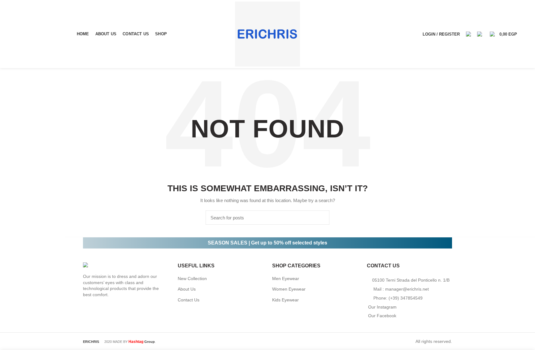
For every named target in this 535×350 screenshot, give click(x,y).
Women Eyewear (289, 289)
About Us (187, 289)
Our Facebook (382, 315)
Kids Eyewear (285, 299)
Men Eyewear (285, 278)
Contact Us (188, 299)
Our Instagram (382, 307)
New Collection (192, 278)
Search (321, 217)
